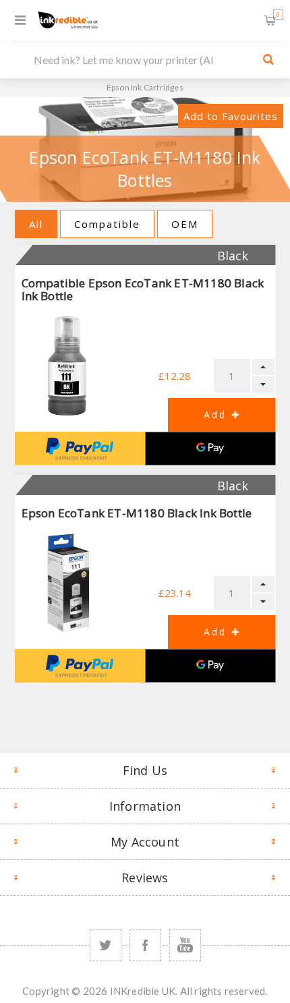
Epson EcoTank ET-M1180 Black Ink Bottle (137, 513)
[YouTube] (185, 945)
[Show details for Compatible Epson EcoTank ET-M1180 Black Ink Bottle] (67, 366)
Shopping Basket (278, 14)
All (36, 224)
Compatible (107, 224)
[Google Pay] (210, 448)
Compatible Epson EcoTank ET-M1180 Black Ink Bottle (143, 289)
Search (268, 59)
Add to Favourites (230, 116)
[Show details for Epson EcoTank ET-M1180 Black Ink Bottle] (67, 583)
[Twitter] (105, 945)
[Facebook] (145, 945)
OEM (184, 224)
